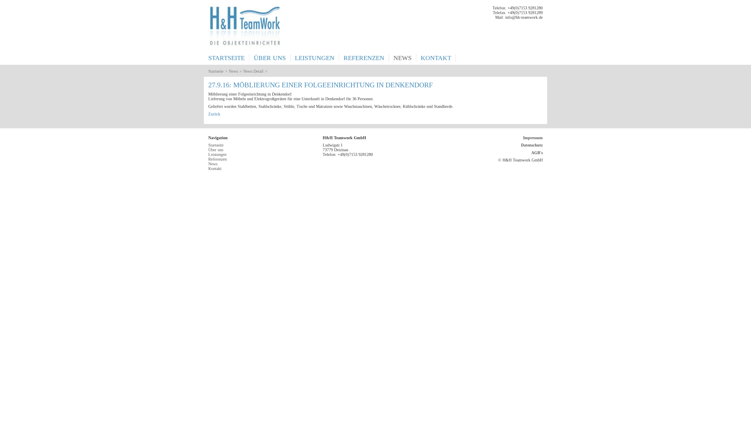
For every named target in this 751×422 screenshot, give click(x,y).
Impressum (533, 138)
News (402, 58)
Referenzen (364, 58)
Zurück (214, 114)
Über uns (270, 58)
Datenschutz (532, 145)
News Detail (253, 71)
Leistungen (314, 58)
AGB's (537, 153)
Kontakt (436, 58)
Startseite (226, 58)
